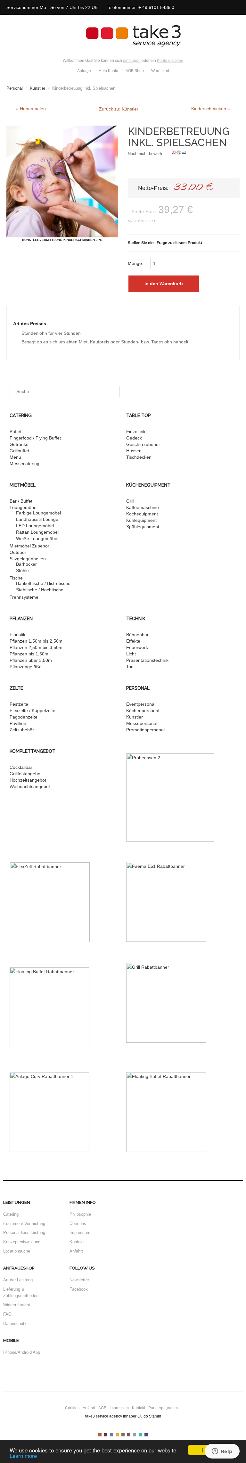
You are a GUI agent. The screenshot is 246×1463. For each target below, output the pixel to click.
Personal (14, 88)
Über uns (78, 1223)
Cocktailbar (21, 767)
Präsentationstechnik (147, 660)
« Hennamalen (31, 108)
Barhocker (26, 564)
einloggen (132, 60)
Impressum (80, 1232)
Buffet (15, 431)
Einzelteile (136, 431)
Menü (15, 457)
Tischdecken (139, 457)
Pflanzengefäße (26, 666)
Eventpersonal (140, 704)
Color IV (117, 1434)
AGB (102, 1408)
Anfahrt (76, 1251)
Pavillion (18, 723)
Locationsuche (16, 1251)
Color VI (128, 1434)
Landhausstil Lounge (37, 519)
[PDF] (173, 153)
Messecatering (24, 463)
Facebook (79, 1289)
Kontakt (77, 1241)
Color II (105, 1434)
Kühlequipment (141, 520)
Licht (131, 653)
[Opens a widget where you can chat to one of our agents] (222, 1452)
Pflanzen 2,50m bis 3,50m (36, 647)
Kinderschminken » (210, 108)
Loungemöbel (23, 507)
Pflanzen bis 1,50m (29, 653)
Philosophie (80, 1214)
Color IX (146, 1434)
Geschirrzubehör (143, 444)
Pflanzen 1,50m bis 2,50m (36, 641)
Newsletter (79, 1280)
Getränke (19, 444)
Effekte (133, 641)
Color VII (134, 1434)
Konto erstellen (170, 60)
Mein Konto (108, 71)
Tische (16, 577)
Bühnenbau (138, 634)
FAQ (7, 1314)
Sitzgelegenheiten (28, 558)
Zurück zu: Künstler (118, 108)
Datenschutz (15, 1323)
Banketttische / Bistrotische (43, 583)
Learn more (23, 1455)
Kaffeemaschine (142, 507)
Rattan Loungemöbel (37, 532)
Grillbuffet (19, 450)
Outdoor (18, 552)
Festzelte (19, 704)
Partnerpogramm (163, 1408)
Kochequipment (142, 513)
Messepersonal (141, 723)
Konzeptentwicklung (21, 1241)
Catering (11, 1214)
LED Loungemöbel (35, 525)
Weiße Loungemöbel (37, 538)
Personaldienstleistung (24, 1232)
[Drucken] (178, 153)
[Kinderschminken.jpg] (62, 181)
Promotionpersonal (145, 729)
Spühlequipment (142, 526)
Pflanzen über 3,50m (31, 660)
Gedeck (134, 437)
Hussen (134, 450)
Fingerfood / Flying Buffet (35, 437)
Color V (123, 1434)
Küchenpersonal (142, 710)
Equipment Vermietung (24, 1223)
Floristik (17, 634)
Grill (130, 501)
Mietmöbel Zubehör (29, 545)
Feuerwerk (137, 647)
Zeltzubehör (22, 729)
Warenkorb (160, 71)
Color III (111, 1434)
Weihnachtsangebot (30, 786)
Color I (100, 1434)
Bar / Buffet (21, 501)
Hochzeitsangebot (28, 780)
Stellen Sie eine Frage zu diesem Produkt (165, 243)
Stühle (22, 570)
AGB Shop (135, 71)
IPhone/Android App (21, 1352)
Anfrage (84, 71)
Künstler (37, 88)
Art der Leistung (18, 1280)
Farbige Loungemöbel (38, 512)
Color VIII (140, 1434)
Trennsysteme (24, 597)
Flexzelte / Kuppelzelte (32, 710)
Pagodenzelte (23, 716)
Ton (130, 666)
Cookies (72, 1408)
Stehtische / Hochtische (39, 589)
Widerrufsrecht (16, 1305)
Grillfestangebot (26, 773)
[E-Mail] (183, 153)
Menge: (136, 263)
